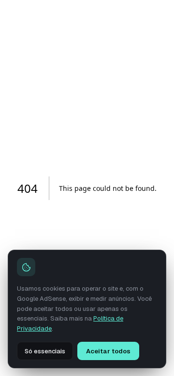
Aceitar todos (108, 351)
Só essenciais (45, 351)
